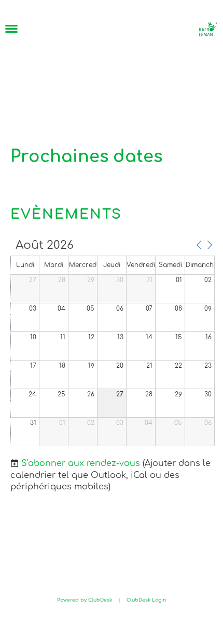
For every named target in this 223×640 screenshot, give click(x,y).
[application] (112, 343)
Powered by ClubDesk (84, 600)
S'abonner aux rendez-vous (80, 463)
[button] (198, 244)
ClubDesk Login (146, 600)
